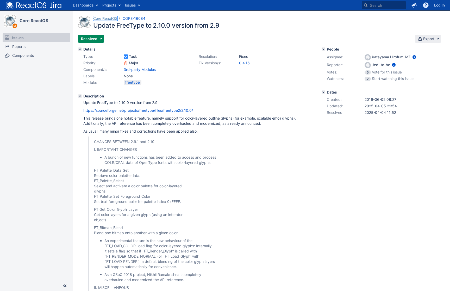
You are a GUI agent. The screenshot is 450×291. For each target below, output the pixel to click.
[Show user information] (414, 57)
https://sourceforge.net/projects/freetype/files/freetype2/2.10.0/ (138, 110)
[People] (323, 49)
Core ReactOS (34, 20)
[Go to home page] (34, 5)
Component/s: (95, 69)
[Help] (426, 5)
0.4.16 (244, 63)
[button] (414, 5)
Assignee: (335, 57)
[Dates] (323, 92)
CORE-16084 (134, 18)
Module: (90, 82)
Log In (439, 5)
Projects (109, 5)
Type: (88, 56)
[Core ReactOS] (10, 21)
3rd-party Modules (140, 69)
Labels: (89, 76)
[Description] (80, 96)
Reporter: (335, 65)
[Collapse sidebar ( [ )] (64, 286)
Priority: (89, 63)
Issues (130, 5)
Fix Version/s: (210, 63)
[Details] (80, 49)
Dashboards (83, 5)
